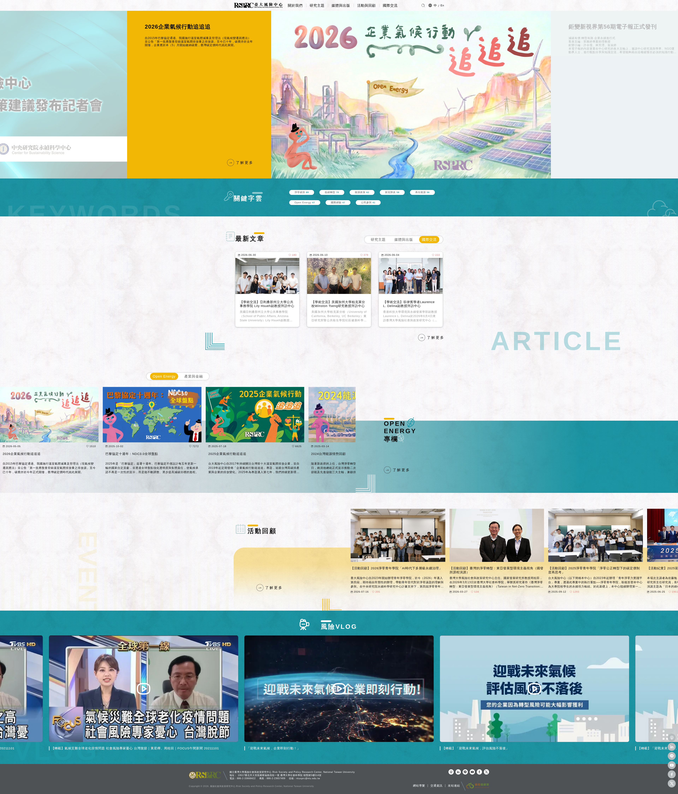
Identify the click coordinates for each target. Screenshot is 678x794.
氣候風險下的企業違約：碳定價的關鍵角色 (34, 454)
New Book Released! (174, 26)
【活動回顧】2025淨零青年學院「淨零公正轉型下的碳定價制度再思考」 (594, 570)
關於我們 (295, 5)
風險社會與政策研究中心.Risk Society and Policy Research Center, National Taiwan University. (262, 786)
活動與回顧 (366, 5)
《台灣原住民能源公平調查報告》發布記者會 (266, 304)
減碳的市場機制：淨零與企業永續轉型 (236, 454)
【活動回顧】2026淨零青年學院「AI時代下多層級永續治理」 (396, 568)
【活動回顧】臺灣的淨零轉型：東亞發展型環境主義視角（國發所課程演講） (496, 570)
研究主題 (317, 5)
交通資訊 (436, 785)
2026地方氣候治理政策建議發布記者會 (410, 304)
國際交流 (390, 5)
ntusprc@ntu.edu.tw (308, 778)
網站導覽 (419, 785)
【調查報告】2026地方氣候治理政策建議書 (338, 304)
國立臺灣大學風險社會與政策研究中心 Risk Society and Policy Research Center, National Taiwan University (292, 772)
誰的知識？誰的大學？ (598, 26)
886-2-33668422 (246, 778)
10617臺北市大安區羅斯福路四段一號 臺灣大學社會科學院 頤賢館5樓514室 (280, 775)
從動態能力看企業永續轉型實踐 (128, 454)
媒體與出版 (341, 5)
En (442, 5)
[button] (233, 94)
